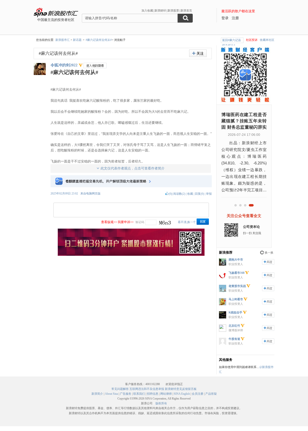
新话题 (77, 40)
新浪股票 (173, 10)
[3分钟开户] (131, 254)
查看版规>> (109, 222)
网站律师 (166, 393)
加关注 (268, 262)
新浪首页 (186, 10)
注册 (235, 18)
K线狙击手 (235, 312)
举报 (209, 193)
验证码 (139, 222)
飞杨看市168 (236, 273)
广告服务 (125, 393)
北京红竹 (234, 325)
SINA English (182, 393)
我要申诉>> (126, 222)
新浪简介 (97, 393)
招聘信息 (152, 393)
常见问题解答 (120, 389)
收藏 (190, 193)
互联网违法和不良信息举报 (146, 389)
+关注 (198, 53)
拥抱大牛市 (236, 259)
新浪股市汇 (62, 40)
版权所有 (161, 403)
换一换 (269, 252)
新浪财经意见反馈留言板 (181, 389)
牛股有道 (234, 339)
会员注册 (197, 393)
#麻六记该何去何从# (99, 40)
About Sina (111, 393)
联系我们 (139, 393)
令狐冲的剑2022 (64, 65)
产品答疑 (211, 393)
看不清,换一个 (187, 222)
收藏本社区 (267, 40)
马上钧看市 (236, 299)
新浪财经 (160, 10)
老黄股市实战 (237, 286)
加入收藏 (147, 10)
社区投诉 (251, 40)
